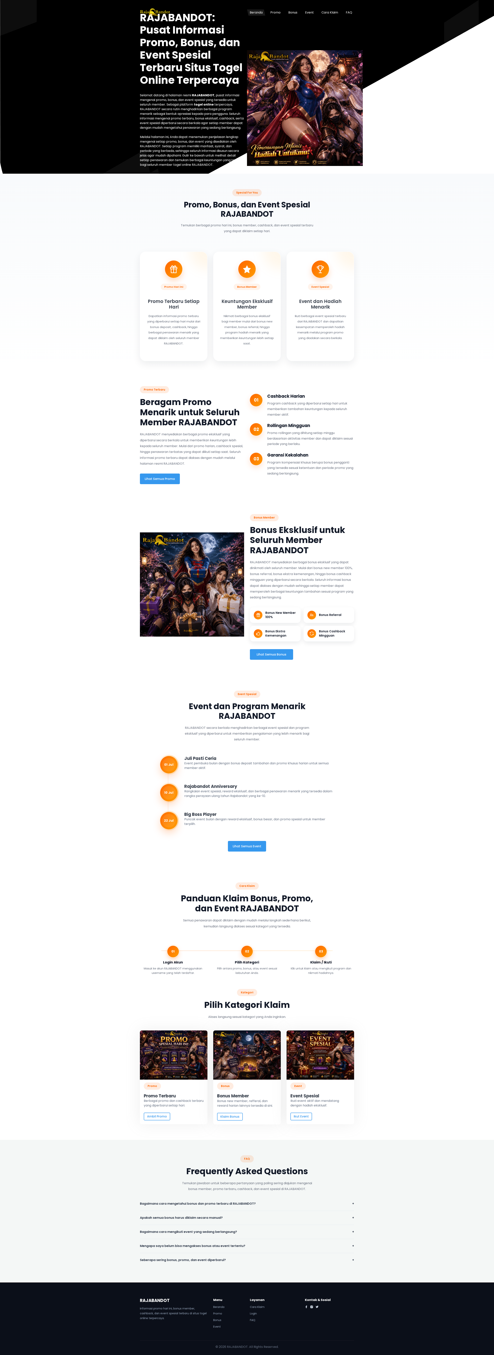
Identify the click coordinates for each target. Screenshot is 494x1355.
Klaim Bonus (229, 1116)
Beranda (256, 12)
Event (309, 12)
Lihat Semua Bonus (271, 654)
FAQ (349, 12)
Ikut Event (301, 1116)
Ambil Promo (157, 1116)
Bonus (292, 12)
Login (253, 1313)
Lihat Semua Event (247, 846)
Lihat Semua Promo (160, 479)
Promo (275, 12)
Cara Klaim (329, 12)
